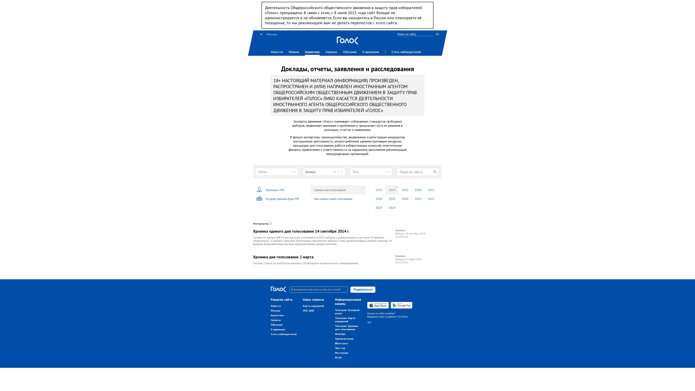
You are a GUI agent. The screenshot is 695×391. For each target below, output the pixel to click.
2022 (431, 199)
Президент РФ (275, 190)
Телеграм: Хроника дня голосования (346, 327)
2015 (405, 190)
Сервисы (331, 52)
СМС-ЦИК (308, 310)
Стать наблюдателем (406, 52)
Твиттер (340, 348)
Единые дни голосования (330, 190)
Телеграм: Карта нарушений (345, 319)
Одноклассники (344, 338)
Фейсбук (340, 334)
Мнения (294, 52)
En (437, 34)
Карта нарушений (313, 306)
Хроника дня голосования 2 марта (283, 256)
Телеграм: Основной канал (347, 311)
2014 (392, 190)
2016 (418, 190)
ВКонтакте (341, 343)
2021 (418, 199)
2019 (392, 199)
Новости (277, 52)
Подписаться (362, 289)
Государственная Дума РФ (282, 199)
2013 (379, 190)
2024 (392, 207)
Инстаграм (341, 352)
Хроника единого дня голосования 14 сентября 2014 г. (301, 231)
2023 (379, 207)
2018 (379, 199)
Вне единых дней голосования (333, 199)
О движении (370, 52)
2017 (431, 190)
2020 (405, 199)
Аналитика (312, 52)
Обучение (350, 52)
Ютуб (338, 357)
